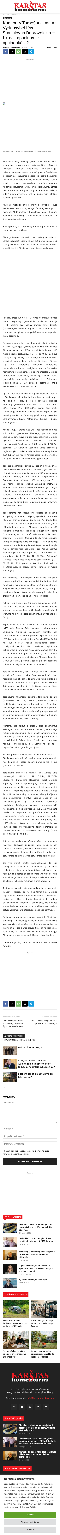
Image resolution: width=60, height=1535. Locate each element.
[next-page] (9, 1087)
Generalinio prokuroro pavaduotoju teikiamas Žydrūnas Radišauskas (13, 1023)
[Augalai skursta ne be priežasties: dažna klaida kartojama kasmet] (44, 1340)
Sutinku (30, 1514)
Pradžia (6, 15)
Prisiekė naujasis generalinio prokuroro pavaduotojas (44, 1022)
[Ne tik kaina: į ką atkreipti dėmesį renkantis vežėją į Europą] (44, 1309)
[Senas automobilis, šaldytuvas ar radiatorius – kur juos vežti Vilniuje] (16, 1309)
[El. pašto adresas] (25, 51)
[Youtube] (22, 1407)
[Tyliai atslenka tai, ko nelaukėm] (10, 1283)
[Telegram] (31, 51)
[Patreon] (38, 1407)
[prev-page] (4, 1087)
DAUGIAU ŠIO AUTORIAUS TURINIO (19, 1040)
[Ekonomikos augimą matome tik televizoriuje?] (10, 1077)
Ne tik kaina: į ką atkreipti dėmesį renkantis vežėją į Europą (42, 1323)
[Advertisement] (30, 78)
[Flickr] (46, 1407)
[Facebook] (5, 51)
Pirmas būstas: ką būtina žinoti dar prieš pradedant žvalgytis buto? (14, 1354)
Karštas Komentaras (11, 48)
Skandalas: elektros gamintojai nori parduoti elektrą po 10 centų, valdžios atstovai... (36, 1227)
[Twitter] (30, 1407)
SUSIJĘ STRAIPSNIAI (13, 1036)
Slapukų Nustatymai (30, 1522)
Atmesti (30, 1529)
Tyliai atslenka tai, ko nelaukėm (33, 1280)
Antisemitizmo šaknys (30, 1047)
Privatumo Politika (28, 1507)
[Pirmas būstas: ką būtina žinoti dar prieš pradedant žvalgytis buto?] (16, 1340)
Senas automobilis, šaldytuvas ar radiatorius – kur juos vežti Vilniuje (15, 1323)
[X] (12, 51)
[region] (30, 1505)
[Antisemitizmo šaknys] (10, 1050)
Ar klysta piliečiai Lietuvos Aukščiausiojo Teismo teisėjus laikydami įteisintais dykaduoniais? (36, 1063)
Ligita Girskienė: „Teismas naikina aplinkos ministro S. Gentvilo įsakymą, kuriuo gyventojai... (36, 1268)
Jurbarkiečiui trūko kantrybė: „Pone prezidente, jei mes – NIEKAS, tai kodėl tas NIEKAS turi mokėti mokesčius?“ (37, 1441)
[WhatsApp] (18, 51)
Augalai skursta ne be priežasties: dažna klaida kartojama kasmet (42, 1354)
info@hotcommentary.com (40, 1398)
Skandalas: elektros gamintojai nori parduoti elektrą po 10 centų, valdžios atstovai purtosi (37, 1427)
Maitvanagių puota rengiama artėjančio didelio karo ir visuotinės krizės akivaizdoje (37, 1254)
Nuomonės (15, 15)
